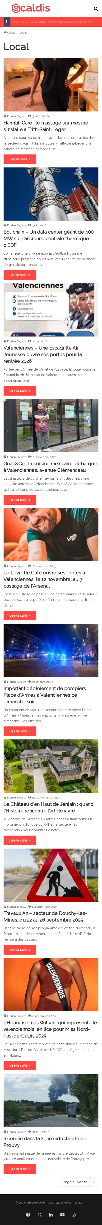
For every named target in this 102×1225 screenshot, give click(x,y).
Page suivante (75, 1182)
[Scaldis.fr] (31, 8)
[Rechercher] (96, 10)
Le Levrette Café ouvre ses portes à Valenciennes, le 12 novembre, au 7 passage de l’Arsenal (44, 579)
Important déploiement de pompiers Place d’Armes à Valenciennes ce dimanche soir (45, 695)
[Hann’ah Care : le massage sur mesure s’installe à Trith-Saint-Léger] (51, 85)
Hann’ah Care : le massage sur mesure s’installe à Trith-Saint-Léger (57, 21)
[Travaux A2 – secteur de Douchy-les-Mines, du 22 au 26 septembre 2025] (51, 875)
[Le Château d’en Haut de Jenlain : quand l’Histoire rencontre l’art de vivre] (51, 766)
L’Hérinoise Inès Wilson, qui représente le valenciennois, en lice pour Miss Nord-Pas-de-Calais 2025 (50, 1029)
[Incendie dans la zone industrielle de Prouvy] (51, 1100)
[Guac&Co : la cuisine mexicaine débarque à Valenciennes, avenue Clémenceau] (51, 425)
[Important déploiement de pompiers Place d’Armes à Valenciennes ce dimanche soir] (51, 650)
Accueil (11, 32)
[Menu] (6, 10)
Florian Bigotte (16, 116)
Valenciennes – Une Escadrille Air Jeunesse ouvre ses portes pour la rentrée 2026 (43, 354)
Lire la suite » (19, 159)
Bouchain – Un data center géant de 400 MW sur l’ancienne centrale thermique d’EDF (49, 238)
